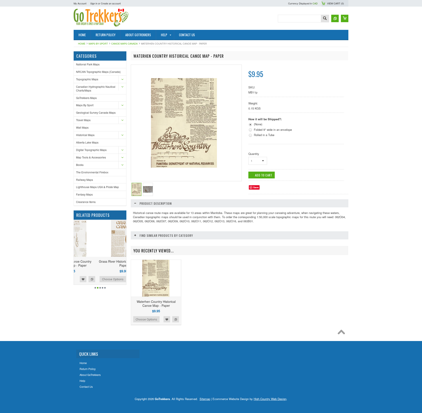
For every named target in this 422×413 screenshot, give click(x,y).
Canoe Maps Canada (124, 43)
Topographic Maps (87, 79)
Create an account (111, 3)
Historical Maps (85, 135)
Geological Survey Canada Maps (96, 112)
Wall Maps (82, 127)
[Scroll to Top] (342, 333)
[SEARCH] (325, 19)
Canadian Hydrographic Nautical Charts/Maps (95, 88)
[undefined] (184, 166)
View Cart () (335, 3)
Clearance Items (86, 202)
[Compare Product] (335, 18)
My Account (80, 3)
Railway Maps (84, 179)
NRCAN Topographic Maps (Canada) (98, 72)
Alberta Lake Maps (87, 142)
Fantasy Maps (84, 194)
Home (81, 43)
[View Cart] (344, 18)
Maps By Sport (98, 43)
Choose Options (89, 279)
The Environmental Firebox (92, 172)
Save (256, 187)
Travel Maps (83, 120)
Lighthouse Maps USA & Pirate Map (97, 187)
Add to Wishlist (112, 279)
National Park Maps (88, 64)
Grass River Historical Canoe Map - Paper (100, 263)
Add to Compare (120, 279)
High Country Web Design (270, 399)
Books (80, 165)
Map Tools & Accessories (91, 157)
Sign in (93, 3)
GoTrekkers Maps (86, 98)
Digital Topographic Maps (91, 150)
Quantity (253, 154)
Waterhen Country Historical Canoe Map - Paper (156, 303)
